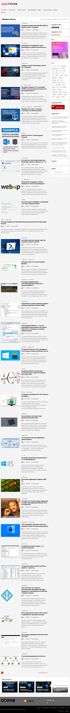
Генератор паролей (45, 707)
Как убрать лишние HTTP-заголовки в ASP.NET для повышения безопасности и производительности (34, 88)
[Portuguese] (57, 34)
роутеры (65, 94)
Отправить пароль (54, 707)
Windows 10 (59, 89)
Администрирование (37, 106)
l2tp (63, 73)
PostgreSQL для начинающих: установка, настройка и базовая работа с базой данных (60, 122)
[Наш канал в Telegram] (35, 701)
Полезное (3, 12)
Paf (23, 69)
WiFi (60, 87)
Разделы (55, 9)
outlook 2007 (54, 77)
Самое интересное (47, 9)
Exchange (23, 133)
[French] (54, 34)
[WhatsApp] (56, 27)
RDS (61, 80)
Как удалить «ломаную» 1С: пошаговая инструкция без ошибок (59, 690)
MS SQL (61, 75)
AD (59, 68)
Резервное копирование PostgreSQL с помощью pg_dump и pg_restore (43, 690)
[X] (55, 27)
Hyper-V (57, 73)
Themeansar (23, 709)
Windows (23, 106)
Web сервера (26, 179)
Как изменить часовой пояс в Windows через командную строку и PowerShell (8, 691)
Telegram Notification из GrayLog (58, 147)
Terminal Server (25, 23)
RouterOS (59, 82)
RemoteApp (54, 82)
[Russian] (58, 34)
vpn (57, 87)
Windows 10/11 (24, 259)
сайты (53, 96)
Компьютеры (4, 9)
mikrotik (57, 75)
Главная (38, 707)
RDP (58, 80)
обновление (60, 94)
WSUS (60, 92)
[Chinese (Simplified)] (52, 34)
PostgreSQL (60, 77)
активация (65, 92)
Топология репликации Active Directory (33, 656)
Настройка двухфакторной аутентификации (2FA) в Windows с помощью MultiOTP (32, 283)
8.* (22, 455)
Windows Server (25, 63)
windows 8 (54, 89)
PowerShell (54, 80)
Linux (53, 75)
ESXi (60, 70)
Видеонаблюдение (32, 9)
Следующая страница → (43, 672)
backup (63, 68)
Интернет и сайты (22, 9)
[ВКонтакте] (52, 27)
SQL (63, 82)
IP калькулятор (62, 707)
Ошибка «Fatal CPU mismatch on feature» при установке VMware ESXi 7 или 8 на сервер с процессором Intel (60, 144)
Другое (39, 9)
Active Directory (25, 301)
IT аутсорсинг (61, 710)
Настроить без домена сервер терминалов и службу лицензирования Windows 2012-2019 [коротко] (34, 502)
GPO (53, 73)
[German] (55, 34)
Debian (57, 70)
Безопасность (12, 9)
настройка (54, 94)
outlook (66, 75)
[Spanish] (59, 34)
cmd (53, 70)
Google (64, 70)
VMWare (53, 87)
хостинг (63, 96)
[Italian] (56, 34)
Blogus (18, 709)
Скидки (67, 707)
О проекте (67, 710)
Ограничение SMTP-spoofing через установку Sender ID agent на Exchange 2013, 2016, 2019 (33, 372)
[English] (53, 34)
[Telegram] (53, 27)
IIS (22, 179)
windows (64, 87)
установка (58, 96)
